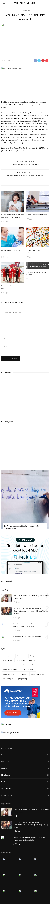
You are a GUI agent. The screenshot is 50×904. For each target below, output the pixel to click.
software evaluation (8, 795)
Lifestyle (4, 768)
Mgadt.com (25, 3)
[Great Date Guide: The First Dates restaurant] (25, 39)
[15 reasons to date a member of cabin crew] (12, 272)
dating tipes (21, 660)
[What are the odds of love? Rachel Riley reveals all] (37, 266)
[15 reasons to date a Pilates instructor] (37, 201)
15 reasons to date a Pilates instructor (37, 215)
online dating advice (10, 669)
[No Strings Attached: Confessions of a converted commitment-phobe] (12, 201)
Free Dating (5, 761)
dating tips (32, 660)
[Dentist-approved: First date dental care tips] (12, 237)
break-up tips (22, 656)
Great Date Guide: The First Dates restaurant (27, 637)
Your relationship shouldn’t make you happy (25, 164)
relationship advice (37, 674)
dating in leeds (8, 660)
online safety (23, 674)
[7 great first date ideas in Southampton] (37, 237)
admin (4, 60)
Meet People (5, 775)
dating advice (34, 656)
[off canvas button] (4, 2)
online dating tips (9, 674)
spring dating (22, 679)
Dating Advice (25, 10)
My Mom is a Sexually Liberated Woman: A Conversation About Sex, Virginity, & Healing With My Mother (31, 611)
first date (22, 665)
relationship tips (8, 679)
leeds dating (32, 665)
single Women (6, 788)
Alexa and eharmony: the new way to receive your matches (25, 175)
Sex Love (4, 782)
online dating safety (27, 669)
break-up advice (8, 656)
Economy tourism (9, 665)
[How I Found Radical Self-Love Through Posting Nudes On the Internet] (6, 598)
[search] (46, 3)
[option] (25, 501)
